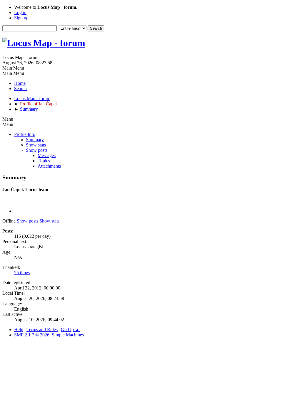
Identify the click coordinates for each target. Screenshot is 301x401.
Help (18, 329)
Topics (44, 160)
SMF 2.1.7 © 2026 (31, 334)
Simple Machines (68, 334)
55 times (22, 272)
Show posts (36, 150)
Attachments (49, 166)
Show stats (36, 144)
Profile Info (24, 134)
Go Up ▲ (70, 329)
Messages (47, 155)
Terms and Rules (42, 329)
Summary (35, 139)
